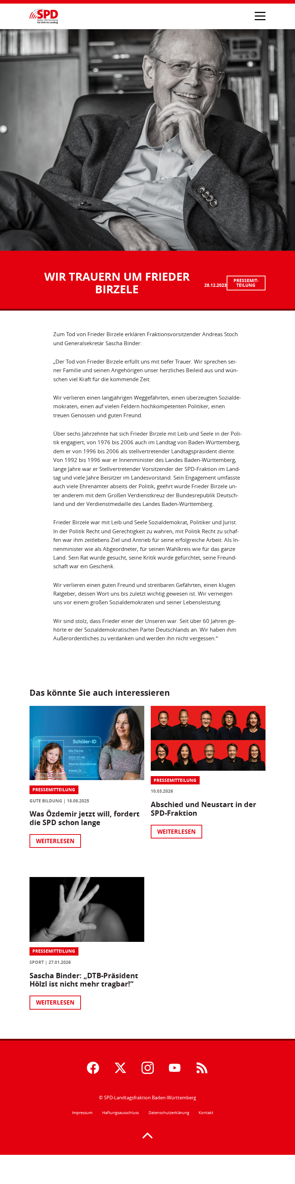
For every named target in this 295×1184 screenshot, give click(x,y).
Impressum (82, 1112)
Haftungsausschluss (120, 1112)
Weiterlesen (55, 841)
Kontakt (206, 1112)
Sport (37, 962)
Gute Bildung (46, 801)
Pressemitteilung (246, 283)
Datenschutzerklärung (169, 1112)
